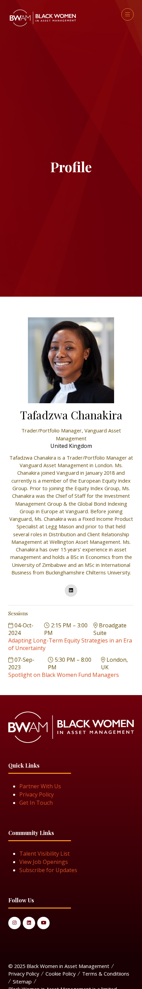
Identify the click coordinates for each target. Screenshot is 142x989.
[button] (127, 14)
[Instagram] (14, 923)
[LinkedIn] (29, 923)
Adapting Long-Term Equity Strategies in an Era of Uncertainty (70, 644)
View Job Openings (43, 862)
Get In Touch (36, 802)
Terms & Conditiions (105, 973)
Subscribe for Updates (48, 870)
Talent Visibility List (44, 853)
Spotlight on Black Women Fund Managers (63, 675)
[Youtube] (43, 923)
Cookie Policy (60, 973)
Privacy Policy (36, 794)
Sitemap (22, 981)
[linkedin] (71, 590)
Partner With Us (40, 786)
